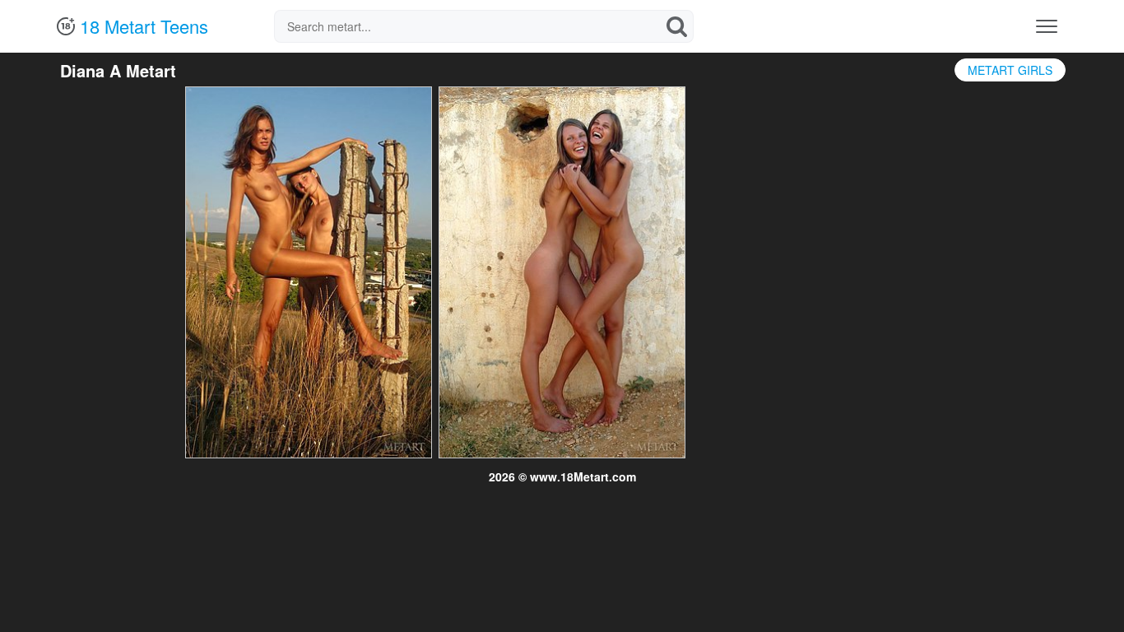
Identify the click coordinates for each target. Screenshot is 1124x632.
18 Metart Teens (141, 26)
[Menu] (1046, 26)
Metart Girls (1010, 70)
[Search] (677, 26)
